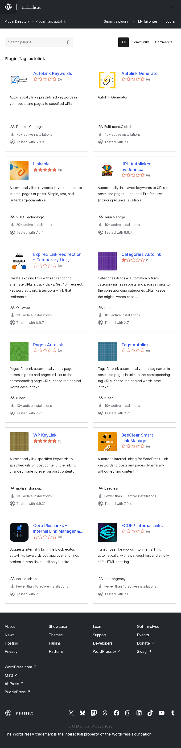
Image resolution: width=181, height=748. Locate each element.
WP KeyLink (45, 435)
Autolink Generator (140, 73)
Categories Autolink (141, 254)
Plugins (55, 643)
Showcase (58, 626)
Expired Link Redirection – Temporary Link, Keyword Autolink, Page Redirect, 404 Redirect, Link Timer (57, 257)
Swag (144, 651)
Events (143, 635)
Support (100, 635)
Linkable (41, 163)
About (10, 626)
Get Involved (148, 626)
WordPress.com (21, 667)
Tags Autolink (135, 344)
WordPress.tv (107, 651)
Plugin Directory (17, 21)
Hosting (11, 643)
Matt (11, 675)
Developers (102, 643)
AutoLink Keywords (52, 73)
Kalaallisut (24, 713)
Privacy (11, 651)
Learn (98, 626)
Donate (146, 643)
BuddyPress (17, 692)
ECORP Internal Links (142, 525)
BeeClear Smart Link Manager (137, 438)
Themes (56, 635)
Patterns (56, 651)
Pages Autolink (48, 344)
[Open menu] (173, 7)
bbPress (14, 683)
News (10, 635)
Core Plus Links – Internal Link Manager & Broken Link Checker (56, 528)
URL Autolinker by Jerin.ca (136, 166)
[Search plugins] (68, 42)
